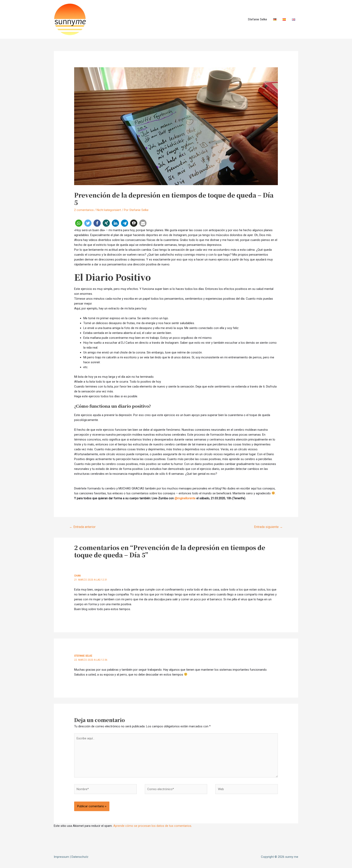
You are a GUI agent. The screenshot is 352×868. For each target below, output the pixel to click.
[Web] (246, 790)
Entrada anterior (82, 527)
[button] (78, 223)
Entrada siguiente (268, 527)
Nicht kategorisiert (109, 210)
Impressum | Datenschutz (71, 857)
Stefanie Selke (257, 19)
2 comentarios (84, 210)
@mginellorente (185, 498)
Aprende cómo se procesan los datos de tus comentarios (152, 826)
